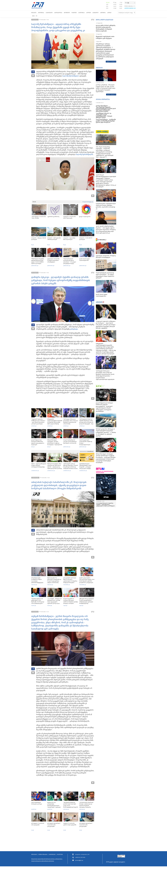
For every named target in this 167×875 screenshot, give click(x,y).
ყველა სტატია (110, 94)
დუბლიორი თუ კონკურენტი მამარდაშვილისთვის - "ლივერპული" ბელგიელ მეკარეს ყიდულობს (54, 805)
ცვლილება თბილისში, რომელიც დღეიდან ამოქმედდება (53, 260)
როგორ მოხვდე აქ (87, 201)
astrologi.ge (66, 809)
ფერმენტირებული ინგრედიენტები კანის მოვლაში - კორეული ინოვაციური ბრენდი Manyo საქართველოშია (85, 467)
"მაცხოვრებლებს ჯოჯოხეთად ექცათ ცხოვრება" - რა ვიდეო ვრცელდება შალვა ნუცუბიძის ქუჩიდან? (69, 262)
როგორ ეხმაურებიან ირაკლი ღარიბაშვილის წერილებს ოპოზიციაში (70, 441)
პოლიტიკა (41, 12)
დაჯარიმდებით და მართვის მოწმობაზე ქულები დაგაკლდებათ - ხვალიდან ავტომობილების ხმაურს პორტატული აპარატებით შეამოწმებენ (38, 444)
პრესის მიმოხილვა (103, 99)
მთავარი (33, 12)
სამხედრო (95, 12)
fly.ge (32, 244)
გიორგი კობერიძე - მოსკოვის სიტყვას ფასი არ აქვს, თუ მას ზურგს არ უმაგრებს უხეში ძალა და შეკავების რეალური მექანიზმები (105, 88)
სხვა (33, 15)
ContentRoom (90, 451)
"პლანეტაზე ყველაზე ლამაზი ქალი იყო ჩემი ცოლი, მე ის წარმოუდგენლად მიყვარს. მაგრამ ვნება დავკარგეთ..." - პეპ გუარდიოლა (70, 807)
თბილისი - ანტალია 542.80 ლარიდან (38, 238)
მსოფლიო (67, 12)
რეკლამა (60, 854)
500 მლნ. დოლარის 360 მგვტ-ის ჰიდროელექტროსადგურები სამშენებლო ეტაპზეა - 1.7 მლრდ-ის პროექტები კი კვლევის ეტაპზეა (106, 432)
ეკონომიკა (81, 12)
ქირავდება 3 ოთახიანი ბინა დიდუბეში (37, 824)
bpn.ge (107, 2)
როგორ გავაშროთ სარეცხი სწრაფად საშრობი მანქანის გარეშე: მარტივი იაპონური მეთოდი (70, 602)
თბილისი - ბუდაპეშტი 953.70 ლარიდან (69, 238)
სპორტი (88, 12)
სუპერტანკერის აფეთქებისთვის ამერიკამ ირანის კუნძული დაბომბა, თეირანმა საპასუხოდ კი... (106, 206)
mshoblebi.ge (66, 584)
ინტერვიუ (99, 68)
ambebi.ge (33, 426)
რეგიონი (74, 12)
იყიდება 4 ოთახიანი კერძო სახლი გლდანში (69, 824)
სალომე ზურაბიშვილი (70, 76)
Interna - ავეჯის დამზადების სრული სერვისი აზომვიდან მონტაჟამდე (38, 465)
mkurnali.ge (34, 584)
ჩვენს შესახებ (43, 854)
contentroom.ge (35, 470)
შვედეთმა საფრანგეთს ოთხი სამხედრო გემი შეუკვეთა (105, 37)
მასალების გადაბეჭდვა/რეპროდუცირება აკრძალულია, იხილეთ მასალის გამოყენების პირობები (46, 860)
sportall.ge (33, 809)
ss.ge (32, 830)
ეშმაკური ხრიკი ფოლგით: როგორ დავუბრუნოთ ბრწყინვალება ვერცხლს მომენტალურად (86, 601)
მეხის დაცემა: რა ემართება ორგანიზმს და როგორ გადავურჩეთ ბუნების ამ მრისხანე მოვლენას (54, 581)
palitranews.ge (66, 446)
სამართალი (49, 12)
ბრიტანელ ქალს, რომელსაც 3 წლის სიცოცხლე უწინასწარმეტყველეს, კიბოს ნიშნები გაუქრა (37, 581)
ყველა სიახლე (110, 61)
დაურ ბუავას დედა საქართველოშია (84, 259)
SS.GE (34, 201)
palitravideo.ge (34, 265)
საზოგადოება (58, 12)
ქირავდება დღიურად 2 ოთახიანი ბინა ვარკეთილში (53, 825)
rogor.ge (65, 605)
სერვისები (52, 854)
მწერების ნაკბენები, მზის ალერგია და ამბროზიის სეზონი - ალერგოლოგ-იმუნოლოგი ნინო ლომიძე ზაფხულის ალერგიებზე (54, 467)
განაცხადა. (74, 329)
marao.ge (33, 605)
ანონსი (109, 12)
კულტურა (103, 12)
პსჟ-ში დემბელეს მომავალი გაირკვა (36, 803)
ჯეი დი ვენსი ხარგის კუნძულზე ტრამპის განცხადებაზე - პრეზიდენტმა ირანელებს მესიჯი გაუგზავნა (105, 28)
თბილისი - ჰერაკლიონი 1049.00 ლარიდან (54, 238)
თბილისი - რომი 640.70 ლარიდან (85, 238)
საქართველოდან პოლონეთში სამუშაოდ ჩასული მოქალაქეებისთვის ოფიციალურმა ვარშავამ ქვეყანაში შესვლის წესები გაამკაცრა (86, 444)
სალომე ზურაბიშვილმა (84, 154)
